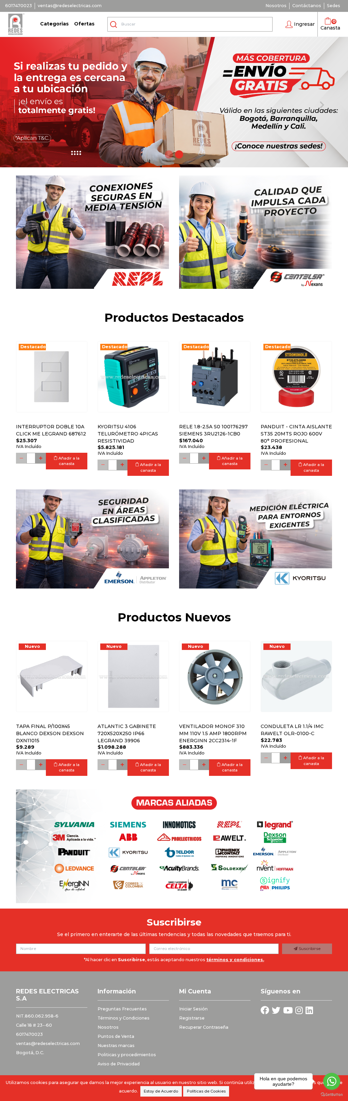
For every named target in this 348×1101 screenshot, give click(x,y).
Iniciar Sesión (193, 1008)
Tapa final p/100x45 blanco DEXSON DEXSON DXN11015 (50, 733)
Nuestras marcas (116, 1045)
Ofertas (84, 24)
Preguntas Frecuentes (122, 1008)
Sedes (333, 5)
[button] (300, 24)
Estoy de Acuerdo (161, 1091)
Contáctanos (306, 5)
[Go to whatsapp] (331, 1081)
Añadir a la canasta (68, 461)
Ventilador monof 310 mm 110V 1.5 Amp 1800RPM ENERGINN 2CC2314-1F (213, 733)
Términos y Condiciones (124, 1018)
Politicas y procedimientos (127, 1054)
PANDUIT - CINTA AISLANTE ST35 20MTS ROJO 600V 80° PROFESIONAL (296, 434)
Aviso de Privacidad (119, 1063)
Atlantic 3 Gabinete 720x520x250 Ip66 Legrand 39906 (127, 733)
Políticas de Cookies (206, 1091)
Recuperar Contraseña (203, 1027)
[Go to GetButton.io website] (332, 1094)
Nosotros (275, 5)
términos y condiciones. (235, 959)
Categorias (54, 24)
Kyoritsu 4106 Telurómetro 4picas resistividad (128, 434)
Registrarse (192, 1018)
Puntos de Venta (116, 1036)
